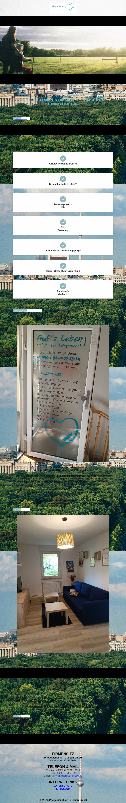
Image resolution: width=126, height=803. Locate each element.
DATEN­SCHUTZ (63, 785)
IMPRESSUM (63, 788)
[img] (63, 8)
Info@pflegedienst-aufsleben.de (67, 775)
